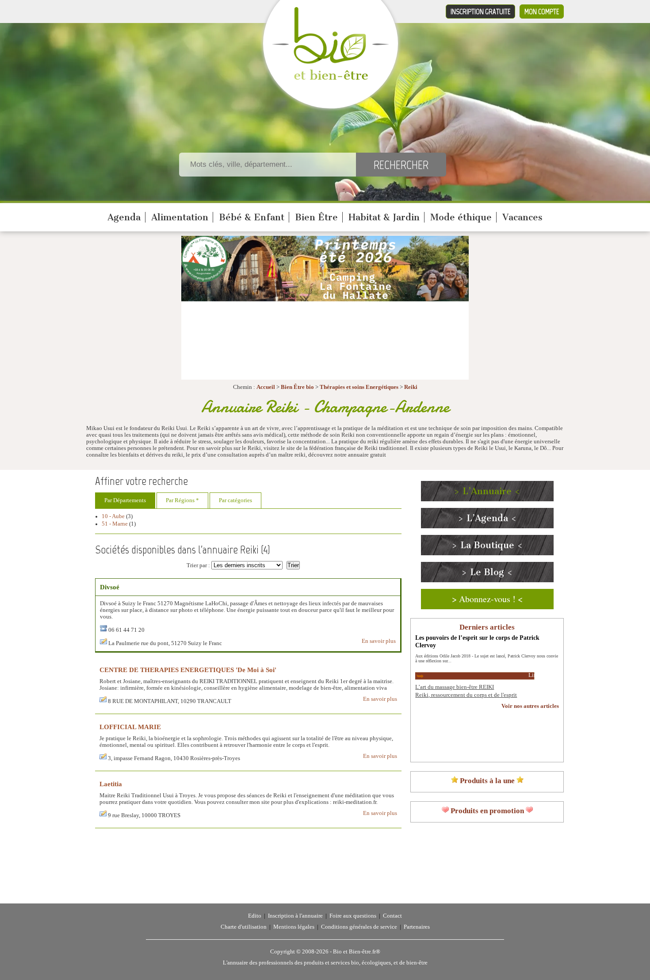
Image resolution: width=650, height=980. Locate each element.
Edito (254, 916)
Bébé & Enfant (251, 217)
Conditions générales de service (359, 927)
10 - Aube (113, 516)
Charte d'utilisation (244, 927)
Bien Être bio (297, 387)
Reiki (410, 387)
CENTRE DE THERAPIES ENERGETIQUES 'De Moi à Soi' (187, 669)
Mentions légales (293, 927)
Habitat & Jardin (384, 217)
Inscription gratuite (480, 11)
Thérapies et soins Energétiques (360, 387)
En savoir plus (379, 641)
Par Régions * (182, 500)
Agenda (124, 217)
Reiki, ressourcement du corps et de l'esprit (466, 695)
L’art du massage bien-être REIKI (454, 687)
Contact (392, 916)
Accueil (265, 387)
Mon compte (541, 11)
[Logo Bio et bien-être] (330, 78)
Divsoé (109, 587)
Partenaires (417, 927)
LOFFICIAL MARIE (130, 726)
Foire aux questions (352, 916)
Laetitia (110, 784)
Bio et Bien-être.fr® (356, 952)
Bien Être (316, 217)
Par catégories (235, 500)
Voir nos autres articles (530, 706)
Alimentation (179, 217)
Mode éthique (461, 217)
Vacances (522, 217)
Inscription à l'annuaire (295, 916)
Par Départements (125, 500)
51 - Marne (115, 524)
